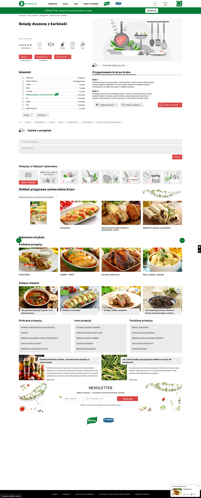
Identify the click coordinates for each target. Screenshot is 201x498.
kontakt (54, 494)
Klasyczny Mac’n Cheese (31, 343)
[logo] (28, 4)
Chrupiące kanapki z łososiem (88, 327)
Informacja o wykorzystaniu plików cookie (114, 494)
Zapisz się (127, 399)
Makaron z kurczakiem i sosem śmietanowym (39, 338)
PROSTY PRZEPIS (87, 122)
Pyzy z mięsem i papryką (153, 274)
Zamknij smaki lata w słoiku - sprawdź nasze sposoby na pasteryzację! (64, 360)
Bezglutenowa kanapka (85, 348)
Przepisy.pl (22, 15)
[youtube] (199, 247)
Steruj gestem (107, 105)
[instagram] (199, 251)
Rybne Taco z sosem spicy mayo (89, 332)
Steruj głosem (132, 105)
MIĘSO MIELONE (72, 122)
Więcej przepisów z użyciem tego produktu (36, 197)
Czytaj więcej (50, 379)
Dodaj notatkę (170, 105)
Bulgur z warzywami (140, 327)
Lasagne (24, 332)
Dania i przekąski (33, 15)
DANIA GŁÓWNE (39, 122)
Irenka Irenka (27, 39)
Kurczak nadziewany (111, 274)
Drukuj (24, 57)
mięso (28, 122)
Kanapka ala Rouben (84, 343)
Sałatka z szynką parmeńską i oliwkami (147, 338)
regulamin (66, 494)
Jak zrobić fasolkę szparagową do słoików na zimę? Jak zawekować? (146, 360)
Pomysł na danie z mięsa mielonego (109, 122)
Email (27, 115)
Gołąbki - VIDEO (67, 274)
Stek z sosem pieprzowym (142, 343)
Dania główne (44, 15)
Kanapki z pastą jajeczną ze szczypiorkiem (38, 327)
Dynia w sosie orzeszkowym (143, 332)
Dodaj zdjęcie (28, 182)
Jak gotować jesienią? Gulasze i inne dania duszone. (37, 311)
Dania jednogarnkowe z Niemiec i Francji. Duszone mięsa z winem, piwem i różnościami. (160, 312)
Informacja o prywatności (84, 494)
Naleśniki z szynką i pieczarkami (157, 228)
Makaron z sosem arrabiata (87, 338)
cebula (52, 122)
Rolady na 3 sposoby (71, 310)
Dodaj (177, 157)
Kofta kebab (24, 274)
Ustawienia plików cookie (11, 496)
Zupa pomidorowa (139, 348)
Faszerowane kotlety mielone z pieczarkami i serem (115, 229)
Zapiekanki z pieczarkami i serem (34, 348)
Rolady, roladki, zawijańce (115, 310)
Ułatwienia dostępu (142, 494)
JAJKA (60, 122)
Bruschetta (65, 228)
